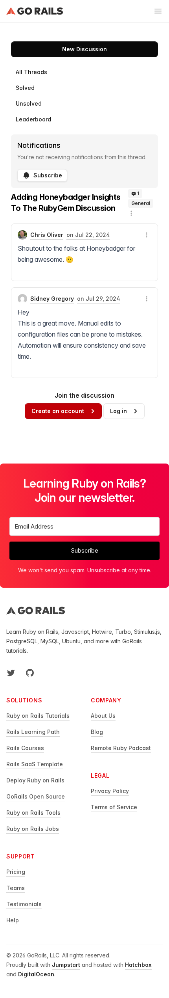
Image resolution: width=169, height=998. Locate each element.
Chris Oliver (46, 234)
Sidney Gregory (52, 298)
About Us (103, 715)
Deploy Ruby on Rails (35, 780)
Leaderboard (33, 119)
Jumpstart (66, 964)
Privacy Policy (110, 791)
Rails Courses (25, 748)
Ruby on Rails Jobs (32, 828)
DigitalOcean (36, 974)
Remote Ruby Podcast (121, 748)
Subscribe (47, 175)
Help (12, 920)
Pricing (15, 871)
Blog (97, 731)
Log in (118, 411)
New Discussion (84, 49)
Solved (25, 87)
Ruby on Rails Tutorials (38, 715)
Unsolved (29, 103)
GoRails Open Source (35, 796)
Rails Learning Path (33, 731)
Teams (15, 887)
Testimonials (24, 904)
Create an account (57, 411)
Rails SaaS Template (34, 764)
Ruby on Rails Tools (33, 812)
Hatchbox (138, 964)
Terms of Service (114, 807)
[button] (131, 213)
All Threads (31, 72)
